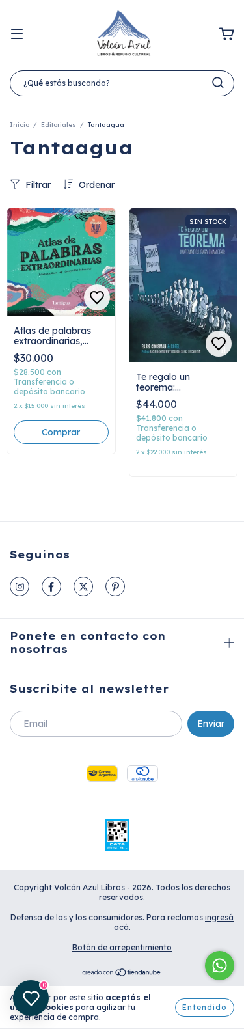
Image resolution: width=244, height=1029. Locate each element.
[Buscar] (218, 82)
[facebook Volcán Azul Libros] (51, 586)
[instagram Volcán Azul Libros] (19, 586)
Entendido (204, 1007)
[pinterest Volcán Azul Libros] (115, 586)
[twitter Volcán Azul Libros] (83, 586)
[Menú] (16, 34)
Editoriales (58, 124)
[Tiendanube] (122, 974)
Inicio (19, 124)
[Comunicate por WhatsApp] (219, 965)
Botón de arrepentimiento (122, 947)
